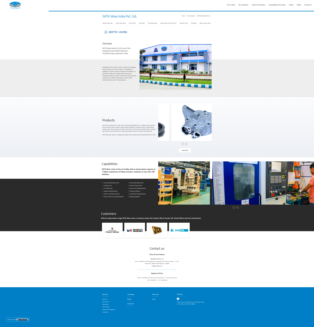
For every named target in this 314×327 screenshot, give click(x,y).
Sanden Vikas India (107, 23)
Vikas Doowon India (205, 23)
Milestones (105, 304)
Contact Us (308, 5)
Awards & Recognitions (108, 309)
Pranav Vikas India (121, 23)
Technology (130, 294)
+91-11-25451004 (162, 280)
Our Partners (105, 307)
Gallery (299, 5)
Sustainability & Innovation (277, 5)
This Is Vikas (231, 5)
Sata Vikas (142, 23)
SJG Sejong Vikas (152, 23)
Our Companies (243, 5)
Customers (105, 312)
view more (185, 150)
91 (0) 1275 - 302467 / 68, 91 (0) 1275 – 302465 (157, 263)
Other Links (155, 294)
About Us (105, 294)
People (291, 5)
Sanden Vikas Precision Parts (168, 23)
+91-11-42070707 (151, 280)
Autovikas (194, 23)
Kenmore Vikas (184, 23)
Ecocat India (132, 23)
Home (183, 16)
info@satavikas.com (157, 266)
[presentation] (182, 144)
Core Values (105, 302)
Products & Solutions (258, 5)
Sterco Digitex (191, 304)
